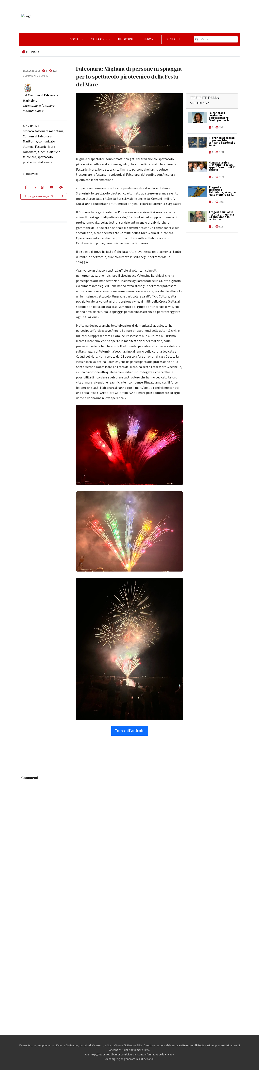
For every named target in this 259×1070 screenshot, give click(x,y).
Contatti (173, 39)
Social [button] (75, 39)
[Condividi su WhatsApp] (42, 187)
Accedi (109, 1059)
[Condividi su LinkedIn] (34, 187)
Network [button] (126, 39)
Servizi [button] (149, 39)
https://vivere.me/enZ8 (39, 196)
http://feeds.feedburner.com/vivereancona (117, 1055)
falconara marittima (49, 131)
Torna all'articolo (129, 731)
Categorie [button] (99, 39)
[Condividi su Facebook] (26, 187)
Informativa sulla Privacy (159, 1055)
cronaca (28, 131)
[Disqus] (129, 832)
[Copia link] (61, 187)
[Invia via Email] (51, 187)
